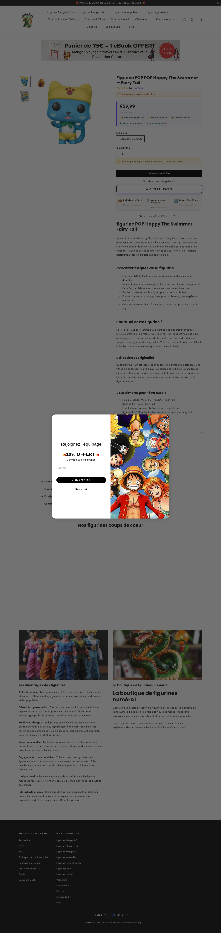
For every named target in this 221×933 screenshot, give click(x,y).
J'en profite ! (81, 480)
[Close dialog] (166, 418)
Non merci (81, 489)
